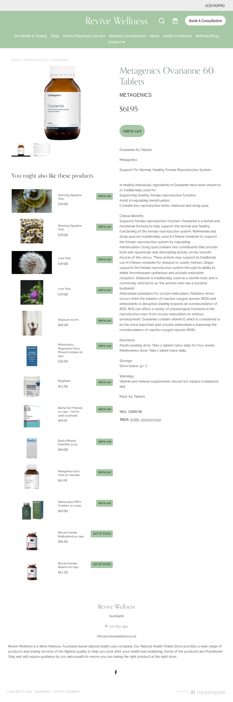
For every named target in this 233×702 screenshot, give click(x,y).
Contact (115, 42)
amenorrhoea (151, 419)
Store (16, 60)
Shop (55, 35)
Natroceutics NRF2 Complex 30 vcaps (69, 503)
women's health (36, 60)
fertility (134, 419)
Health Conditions (177, 35)
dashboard (42, 691)
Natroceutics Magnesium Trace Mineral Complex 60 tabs (70, 350)
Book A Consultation (205, 20)
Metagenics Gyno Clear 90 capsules (69, 472)
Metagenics (60, 60)
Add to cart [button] (132, 131)
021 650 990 (118, 625)
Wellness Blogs (207, 35)
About (154, 35)
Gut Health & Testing (30, 35)
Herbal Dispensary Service (84, 35)
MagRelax (64, 381)
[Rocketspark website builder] (201, 693)
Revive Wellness (116, 20)
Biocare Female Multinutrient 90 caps (71, 534)
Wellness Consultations (127, 35)
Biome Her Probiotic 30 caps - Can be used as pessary (70, 411)
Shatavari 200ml (68, 319)
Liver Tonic (64, 258)
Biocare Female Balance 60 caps (68, 565)
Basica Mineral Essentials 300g (67, 442)
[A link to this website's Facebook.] (116, 672)
